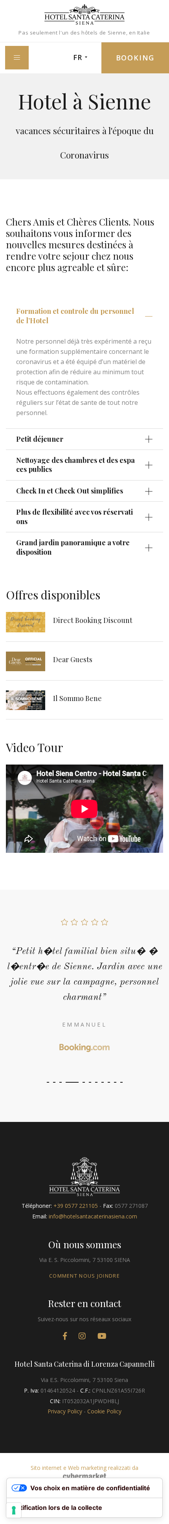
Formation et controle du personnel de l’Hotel (75, 315)
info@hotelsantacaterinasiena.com (93, 1216)
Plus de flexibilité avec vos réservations (74, 516)
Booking (135, 57)
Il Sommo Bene (77, 698)
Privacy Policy (65, 1411)
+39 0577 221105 (75, 1205)
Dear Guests (72, 659)
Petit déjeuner (39, 439)
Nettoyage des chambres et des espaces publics (75, 464)
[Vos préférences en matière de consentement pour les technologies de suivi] (13, 1510)
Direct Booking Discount (92, 620)
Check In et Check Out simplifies (69, 490)
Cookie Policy (104, 1411)
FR (77, 57)
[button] (48, 1082)
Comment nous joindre (84, 1275)
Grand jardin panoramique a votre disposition (73, 547)
